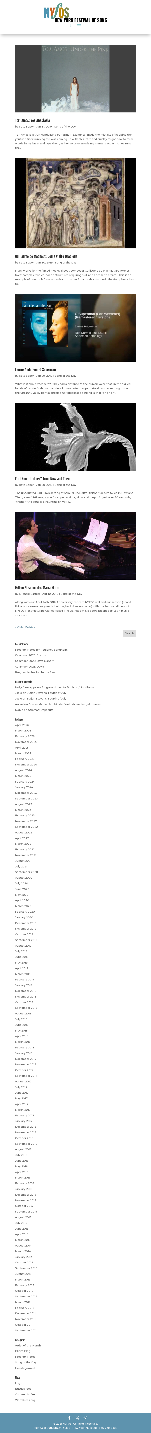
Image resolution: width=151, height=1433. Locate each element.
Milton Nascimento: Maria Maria (37, 587)
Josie (18, 693)
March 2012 (23, 1302)
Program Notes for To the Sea (35, 672)
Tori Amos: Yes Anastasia (32, 120)
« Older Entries (25, 627)
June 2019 (22, 957)
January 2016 (23, 1189)
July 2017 (21, 1087)
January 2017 (23, 1121)
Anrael (19, 704)
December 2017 (25, 1059)
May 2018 (21, 1030)
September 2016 (26, 1143)
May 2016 (21, 1166)
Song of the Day (65, 126)
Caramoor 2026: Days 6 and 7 (34, 661)
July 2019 (21, 951)
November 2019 (25, 928)
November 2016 (25, 1132)
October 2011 (24, 1324)
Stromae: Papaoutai (41, 710)
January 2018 (23, 1053)
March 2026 (23, 730)
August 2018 (23, 1013)
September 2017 (26, 1075)
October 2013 (24, 1262)
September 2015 (26, 1211)
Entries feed (23, 1388)
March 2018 (23, 1041)
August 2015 (23, 1217)
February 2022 (25, 849)
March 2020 (23, 906)
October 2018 (24, 1002)
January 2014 (23, 1257)
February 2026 (25, 736)
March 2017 (23, 1109)
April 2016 (21, 1172)
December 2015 (25, 1194)
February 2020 (25, 911)
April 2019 (21, 968)
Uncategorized (25, 1368)
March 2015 (22, 1240)
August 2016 (23, 1149)
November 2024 (26, 764)
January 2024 (24, 787)
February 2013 (24, 1285)
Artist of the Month (28, 1345)
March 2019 (23, 974)
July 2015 (21, 1223)
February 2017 (24, 1115)
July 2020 (21, 883)
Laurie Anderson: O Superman (35, 369)
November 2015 (25, 1200)
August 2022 (23, 832)
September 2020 (26, 872)
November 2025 (26, 742)
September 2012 (26, 1296)
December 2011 (25, 1313)
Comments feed (25, 1394)
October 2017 (24, 1070)
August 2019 (23, 945)
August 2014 (23, 1245)
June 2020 (22, 889)
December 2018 (25, 991)
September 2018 (26, 1007)
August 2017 (23, 1081)
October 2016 (24, 1138)
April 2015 (21, 1234)
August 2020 (23, 877)
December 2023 (26, 792)
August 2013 (23, 1274)
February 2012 (24, 1308)
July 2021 (21, 866)
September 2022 (26, 826)
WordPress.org (25, 1400)
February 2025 (24, 759)
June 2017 (22, 1092)
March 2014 (23, 1251)
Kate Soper (26, 126)
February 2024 (25, 781)
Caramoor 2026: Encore (30, 655)
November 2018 (25, 996)
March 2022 (23, 843)
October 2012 (24, 1290)
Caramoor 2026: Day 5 (29, 666)
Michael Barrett (29, 594)
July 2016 (21, 1155)
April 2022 (22, 838)
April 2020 (22, 900)
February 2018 (24, 1047)
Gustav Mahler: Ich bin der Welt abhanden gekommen (65, 704)
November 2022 (26, 821)
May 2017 (21, 1098)
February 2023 (25, 815)
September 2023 (26, 798)
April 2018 (21, 1036)
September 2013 (26, 1268)
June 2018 (22, 1025)
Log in (19, 1383)
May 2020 (21, 894)
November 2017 (25, 1064)
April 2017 (21, 1104)
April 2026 (22, 725)
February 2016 (24, 1183)
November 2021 (25, 855)
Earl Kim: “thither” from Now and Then (42, 478)
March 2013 (23, 1279)
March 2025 (23, 753)
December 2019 (25, 923)
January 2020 (24, 917)
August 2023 (23, 804)
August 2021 (23, 860)
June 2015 (21, 1228)
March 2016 (23, 1177)
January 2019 (23, 985)
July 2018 (21, 1019)
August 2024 (23, 770)
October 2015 (24, 1206)
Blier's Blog (22, 1351)
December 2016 (25, 1126)
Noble (19, 710)
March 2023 (23, 810)
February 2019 (24, 979)
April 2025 (22, 747)
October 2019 (24, 934)
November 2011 (25, 1319)
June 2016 (22, 1160)
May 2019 (21, 962)
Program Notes (25, 1356)
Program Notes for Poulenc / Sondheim (41, 649)
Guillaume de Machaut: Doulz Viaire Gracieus (46, 256)
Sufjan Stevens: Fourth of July (46, 693)
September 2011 (26, 1330)
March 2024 (23, 776)
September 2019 (26, 940)
